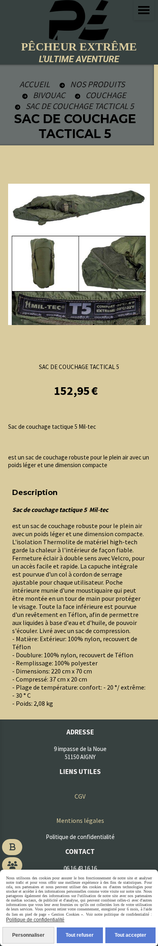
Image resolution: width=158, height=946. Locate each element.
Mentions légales (80, 820)
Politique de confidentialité (35, 920)
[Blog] (12, 847)
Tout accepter (130, 935)
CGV (80, 796)
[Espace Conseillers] (12, 865)
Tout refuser (80, 935)
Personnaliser (28, 935)
